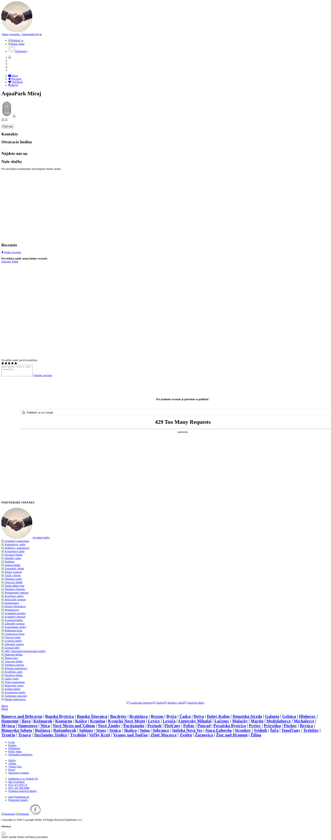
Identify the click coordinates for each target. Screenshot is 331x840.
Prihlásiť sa (17, 40)
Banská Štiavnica (92, 716)
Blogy (4, 705)
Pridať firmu (17, 43)
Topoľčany (290, 730)
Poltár (188, 725)
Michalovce (304, 721)
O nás (11, 742)
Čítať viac (8, 126)
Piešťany (172, 725)
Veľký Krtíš (99, 735)
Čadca (185, 716)
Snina (145, 730)
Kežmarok (42, 721)
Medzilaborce (278, 721)
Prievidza (272, 725)
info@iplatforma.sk (18, 796)
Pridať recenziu (12, 252)
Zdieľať (14, 85)
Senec (101, 730)
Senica (115, 730)
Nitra (45, 725)
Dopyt (11, 769)
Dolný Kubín (218, 716)
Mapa (14, 75)
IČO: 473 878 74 (17, 784)
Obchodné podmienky (20, 754)
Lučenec (221, 721)
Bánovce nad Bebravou (21, 716)
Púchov (290, 725)
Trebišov (311, 730)
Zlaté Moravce (164, 735)
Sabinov (86, 730)
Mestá (4, 709)
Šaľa (274, 730)
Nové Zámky (109, 725)
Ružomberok (64, 730)
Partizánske (133, 725)
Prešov (255, 725)
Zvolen (186, 735)
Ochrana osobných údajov (22, 791)
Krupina (97, 721)
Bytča (171, 716)
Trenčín (8, 735)
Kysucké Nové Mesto (126, 721)
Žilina (255, 735)
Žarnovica (204, 735)
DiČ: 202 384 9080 (18, 787)
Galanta (272, 716)
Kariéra (12, 745)
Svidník (260, 730)
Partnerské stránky (18, 800)
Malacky (240, 721)
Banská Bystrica (59, 716)
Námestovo (27, 725)
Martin (257, 721)
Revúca (306, 725)
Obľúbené (21, 51)
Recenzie (16, 78)
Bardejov (118, 716)
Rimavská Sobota (16, 730)
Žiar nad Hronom (232, 735)
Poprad (203, 725)
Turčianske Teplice (50, 735)
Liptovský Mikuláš (195, 721)
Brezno (157, 716)
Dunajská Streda (247, 716)
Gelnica (289, 716)
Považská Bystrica (229, 725)
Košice (81, 721)
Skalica (130, 730)
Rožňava (42, 730)
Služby (12, 760)
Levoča (169, 721)
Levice (154, 721)
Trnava (24, 735)
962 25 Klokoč (16, 781)
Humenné (10, 721)
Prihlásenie (14, 748)
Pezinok (154, 725)
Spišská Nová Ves (187, 730)
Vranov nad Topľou (130, 735)
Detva (199, 716)
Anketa (12, 763)
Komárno (63, 721)
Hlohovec (307, 716)
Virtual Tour (15, 766)
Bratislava (138, 716)
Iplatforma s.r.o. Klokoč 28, (23, 778)
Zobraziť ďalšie (9, 261)
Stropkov (243, 730)
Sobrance (161, 730)
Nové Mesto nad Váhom (74, 725)
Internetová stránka (18, 772)
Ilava (26, 721)
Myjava (8, 725)
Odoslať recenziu (42, 375)
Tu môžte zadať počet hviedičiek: (19, 360)
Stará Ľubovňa (218, 730)
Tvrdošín (78, 735)
